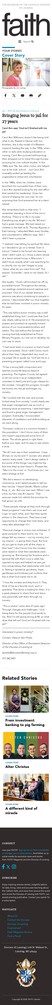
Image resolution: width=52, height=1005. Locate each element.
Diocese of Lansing (17, 924)
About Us (12, 916)
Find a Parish (14, 936)
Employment (14, 928)
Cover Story (13, 55)
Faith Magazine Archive (19, 932)
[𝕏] (9, 867)
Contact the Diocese (18, 920)
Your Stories (12, 51)
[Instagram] (14, 867)
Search (27, 41)
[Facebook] (4, 867)
